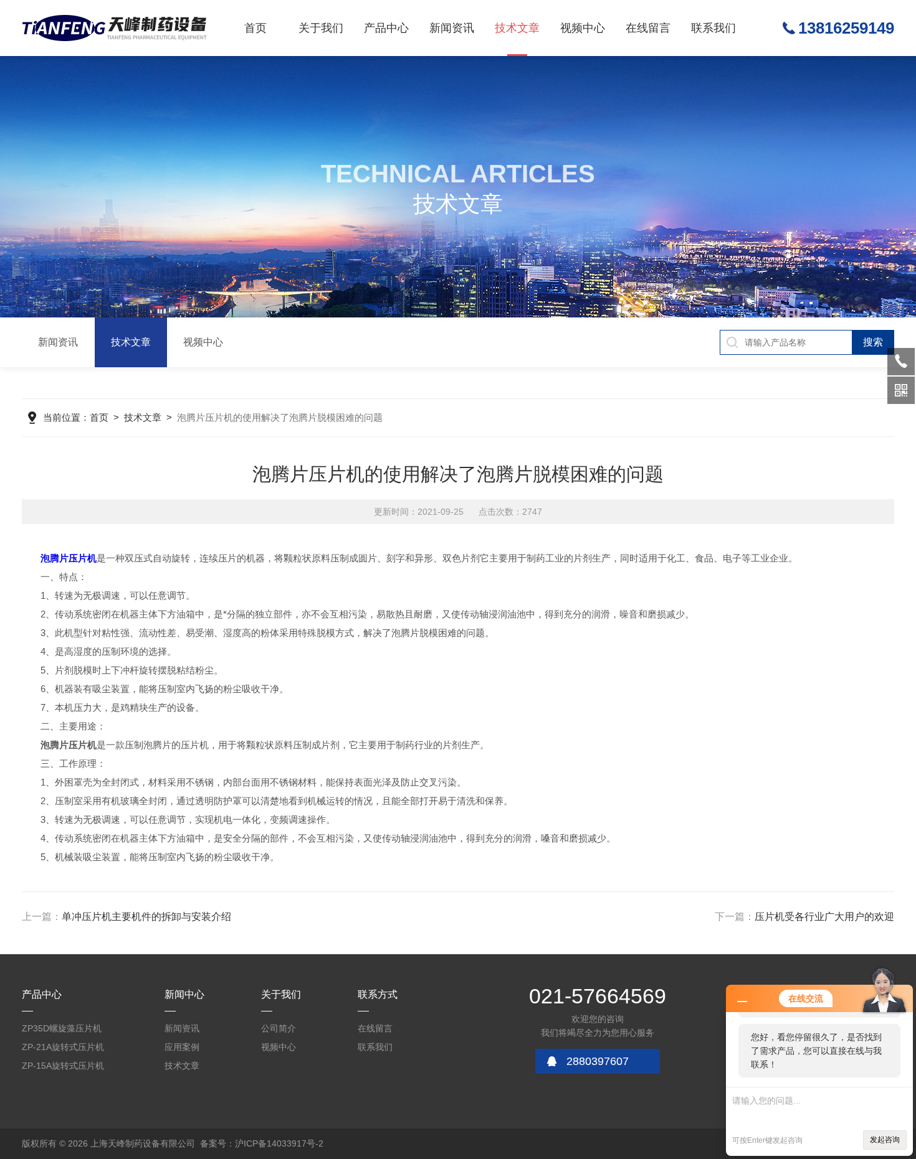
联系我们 (713, 28)
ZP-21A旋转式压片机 (63, 1047)
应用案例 (182, 1047)
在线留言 (648, 28)
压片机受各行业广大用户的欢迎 (824, 916)
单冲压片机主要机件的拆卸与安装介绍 (146, 916)
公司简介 (278, 1028)
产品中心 (386, 28)
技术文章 (517, 28)
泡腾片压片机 (69, 558)
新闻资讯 (451, 28)
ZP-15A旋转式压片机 (63, 1066)
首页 (255, 28)
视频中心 (582, 28)
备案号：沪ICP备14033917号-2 (261, 1143)
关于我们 (320, 28)
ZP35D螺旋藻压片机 (62, 1028)
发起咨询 (885, 1139)
